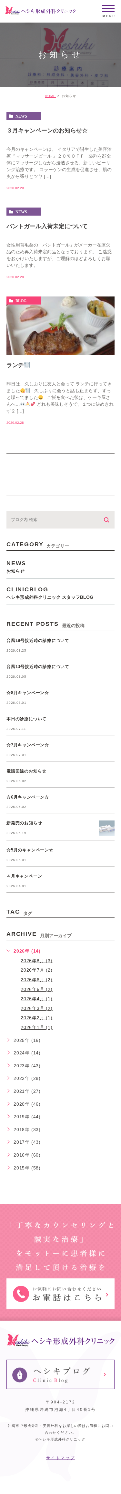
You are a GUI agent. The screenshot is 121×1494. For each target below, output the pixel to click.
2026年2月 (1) (37, 1017)
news (21, 116)
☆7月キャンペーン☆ (27, 744)
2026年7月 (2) (37, 970)
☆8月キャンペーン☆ (27, 692)
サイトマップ (60, 1458)
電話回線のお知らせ (26, 771)
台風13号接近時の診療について (37, 666)
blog (20, 301)
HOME (50, 96)
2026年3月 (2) (37, 1008)
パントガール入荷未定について (47, 226)
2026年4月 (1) (37, 998)
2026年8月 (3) (37, 960)
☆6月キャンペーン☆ (27, 797)
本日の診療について (26, 718)
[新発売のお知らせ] (107, 828)
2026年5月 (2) (37, 989)
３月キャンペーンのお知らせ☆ (47, 130)
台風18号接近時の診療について (37, 640)
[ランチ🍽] (60, 325)
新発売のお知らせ (24, 822)
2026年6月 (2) (37, 979)
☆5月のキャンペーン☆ (30, 850)
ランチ (15, 365)
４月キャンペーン (24, 876)
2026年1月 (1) (37, 1027)
